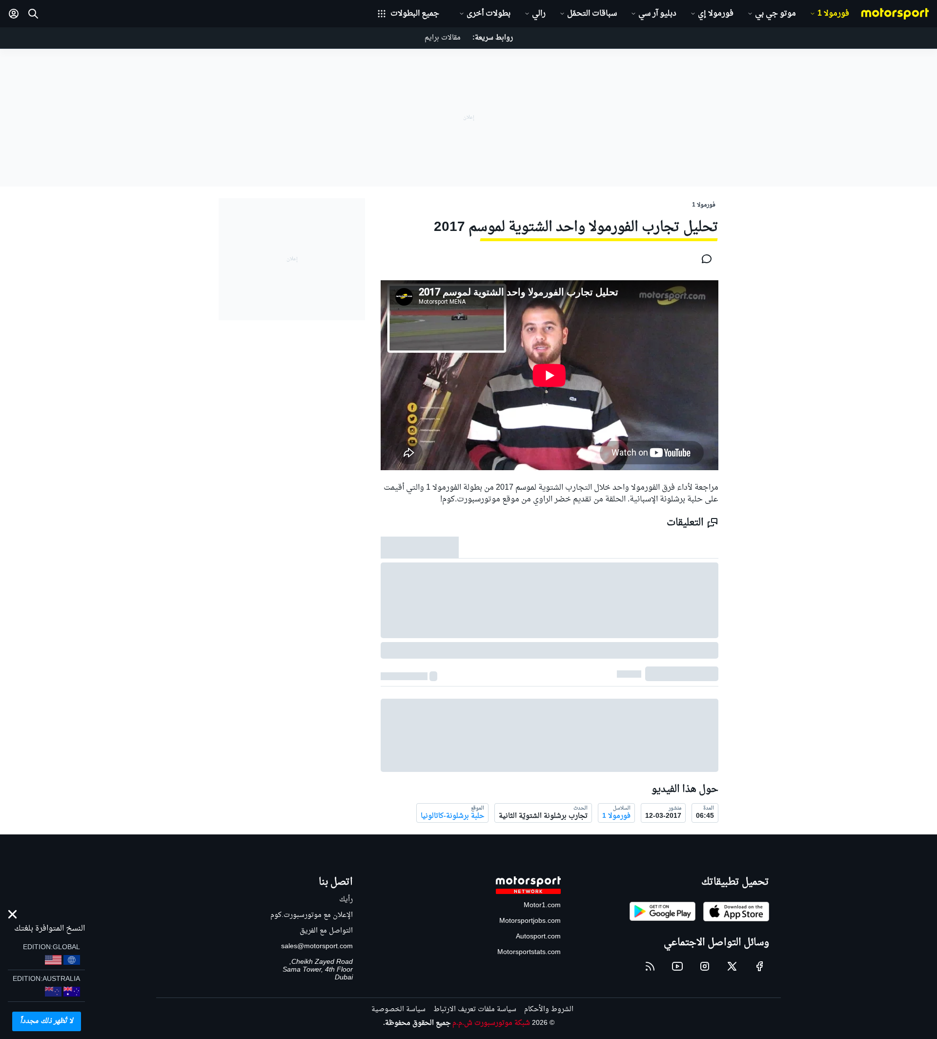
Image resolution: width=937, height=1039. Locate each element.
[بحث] (33, 13)
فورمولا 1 (833, 13)
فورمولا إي (715, 13)
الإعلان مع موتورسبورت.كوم (311, 915)
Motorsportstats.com (529, 952)
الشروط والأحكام (548, 1009)
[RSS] (650, 966)
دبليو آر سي (657, 13)
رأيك (346, 899)
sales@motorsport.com (317, 946)
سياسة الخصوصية (398, 1009)
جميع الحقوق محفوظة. (416, 1023)
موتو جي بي (775, 13)
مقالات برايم (443, 37)
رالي (539, 13)
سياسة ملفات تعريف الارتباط (474, 1009)
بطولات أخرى (488, 13)
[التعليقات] (703, 259)
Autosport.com (538, 936)
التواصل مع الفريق (326, 930)
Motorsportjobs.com (530, 921)
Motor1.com (542, 905)
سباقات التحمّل (592, 13)
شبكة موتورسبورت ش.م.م (491, 1023)
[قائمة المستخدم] (13, 13)
